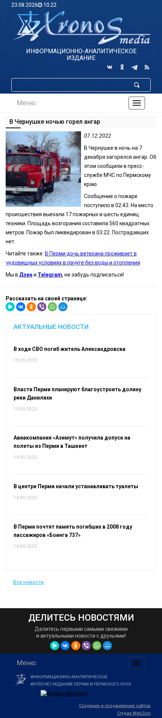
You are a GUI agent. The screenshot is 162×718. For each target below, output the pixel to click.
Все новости (28, 582)
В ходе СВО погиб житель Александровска (69, 349)
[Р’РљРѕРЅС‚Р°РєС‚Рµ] (20, 306)
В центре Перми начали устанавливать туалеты (76, 486)
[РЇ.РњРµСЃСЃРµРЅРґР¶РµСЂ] (10, 306)
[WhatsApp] (52, 306)
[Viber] (41, 306)
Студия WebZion (134, 713)
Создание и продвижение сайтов (115, 705)
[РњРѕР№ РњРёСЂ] (62, 306)
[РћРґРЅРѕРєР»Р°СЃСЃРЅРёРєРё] (31, 306)
